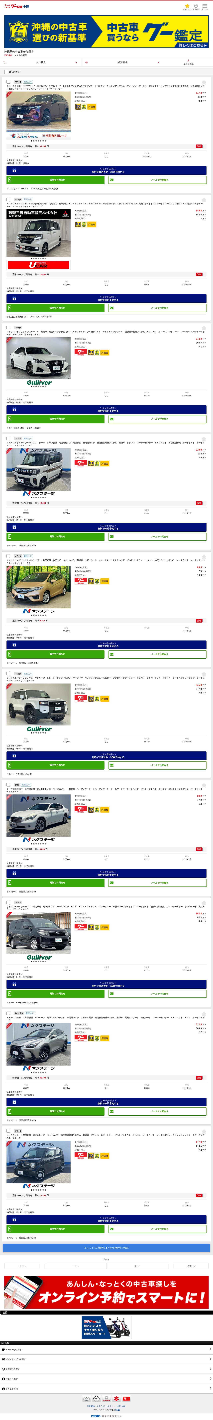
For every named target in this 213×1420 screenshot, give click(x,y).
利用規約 (91, 1406)
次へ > (137, 1266)
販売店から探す (12, 1369)
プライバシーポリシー (106, 1406)
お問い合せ (121, 1406)
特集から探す (11, 1379)
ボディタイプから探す (15, 1359)
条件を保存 (189, 64)
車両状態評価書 (91, 107)
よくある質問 (11, 1389)
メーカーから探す (13, 1349)
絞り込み (123, 62)
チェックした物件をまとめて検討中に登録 (106, 1248)
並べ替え (41, 62)
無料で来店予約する (108, 298)
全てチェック (15, 71)
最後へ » (191, 1266)
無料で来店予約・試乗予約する (108, 170)
